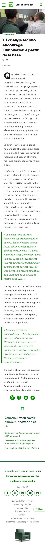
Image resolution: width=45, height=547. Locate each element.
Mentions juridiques (22, 504)
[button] (4, 5)
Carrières (22, 515)
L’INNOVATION (9, 34)
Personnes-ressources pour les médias (22, 522)
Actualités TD (24, 4)
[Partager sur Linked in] (25, 397)
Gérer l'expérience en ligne (22, 518)
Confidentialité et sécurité (22, 501)
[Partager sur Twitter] (12, 397)
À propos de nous (22, 511)
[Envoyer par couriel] (32, 397)
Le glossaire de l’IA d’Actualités (20, 448)
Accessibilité (22, 508)
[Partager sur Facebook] (19, 397)
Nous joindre (28, 480)
